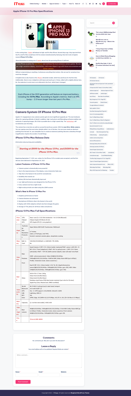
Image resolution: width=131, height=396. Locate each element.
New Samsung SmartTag (102, 131)
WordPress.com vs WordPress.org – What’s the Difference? (105, 41)
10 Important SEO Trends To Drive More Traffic (101, 87)
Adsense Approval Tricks (107, 90)
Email (41, 372)
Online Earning (93, 134)
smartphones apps (94, 155)
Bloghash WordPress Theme (80, 393)
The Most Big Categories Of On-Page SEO (100, 158)
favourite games (94, 102)
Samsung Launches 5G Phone (97, 146)
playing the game (103, 134)
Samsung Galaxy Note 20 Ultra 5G (98, 143)
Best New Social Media (103, 96)
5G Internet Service (94, 80)
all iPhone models (94, 93)
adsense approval (94, 90)
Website (63, 372)
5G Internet (101, 77)
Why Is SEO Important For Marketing (98, 170)
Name (18, 372)
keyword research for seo (96, 126)
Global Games (103, 102)
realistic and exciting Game (96, 137)
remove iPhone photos (95, 140)
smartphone (111, 152)
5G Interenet (93, 77)
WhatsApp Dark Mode (95, 167)
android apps (104, 93)
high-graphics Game (95, 108)
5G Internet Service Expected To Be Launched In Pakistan (101, 84)
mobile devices (110, 129)
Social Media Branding (106, 155)
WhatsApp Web (106, 167)
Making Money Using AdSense (97, 129)
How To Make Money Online (96, 117)
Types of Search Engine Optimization (99, 161)
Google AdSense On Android (97, 105)
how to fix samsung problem (96, 114)
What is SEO (110, 164)
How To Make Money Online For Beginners (100, 120)
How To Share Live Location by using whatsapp (101, 123)
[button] (112, 3)
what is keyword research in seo (97, 164)
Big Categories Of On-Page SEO (98, 99)
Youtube (112, 170)
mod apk (92, 131)
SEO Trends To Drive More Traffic (98, 152)
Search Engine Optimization (96, 149)
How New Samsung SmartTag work (98, 111)
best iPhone (93, 96)
